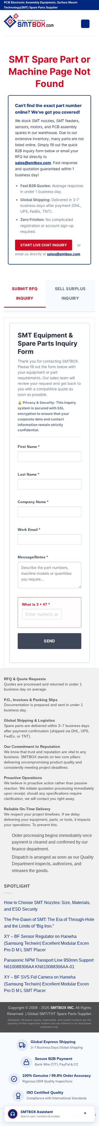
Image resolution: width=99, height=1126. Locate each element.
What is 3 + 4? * (36, 604)
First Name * (28, 446)
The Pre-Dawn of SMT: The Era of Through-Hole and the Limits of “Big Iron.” (49, 923)
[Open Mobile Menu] (85, 24)
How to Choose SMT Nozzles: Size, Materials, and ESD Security (47, 906)
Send (49, 640)
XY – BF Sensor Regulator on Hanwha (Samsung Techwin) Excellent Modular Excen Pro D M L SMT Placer (46, 943)
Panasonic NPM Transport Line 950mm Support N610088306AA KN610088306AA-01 (48, 963)
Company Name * (33, 502)
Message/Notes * (33, 557)
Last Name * (28, 474)
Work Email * (29, 529)
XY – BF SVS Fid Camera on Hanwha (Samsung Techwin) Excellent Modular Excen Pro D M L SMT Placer (46, 984)
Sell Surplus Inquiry (70, 293)
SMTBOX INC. (62, 1007)
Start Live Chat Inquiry (43, 245)
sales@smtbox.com (33, 162)
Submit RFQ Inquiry (25, 293)
